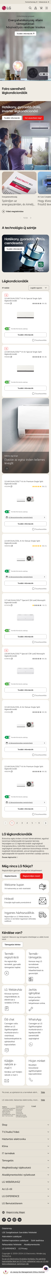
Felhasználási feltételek (12, 1244)
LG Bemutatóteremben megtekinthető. (21, 517)
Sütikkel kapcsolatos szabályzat (15, 1240)
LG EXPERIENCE (10, 1196)
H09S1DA (8, 546)
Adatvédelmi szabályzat (12, 1236)
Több (43, 1092)
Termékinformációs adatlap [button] (19, 329)
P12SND (8, 303)
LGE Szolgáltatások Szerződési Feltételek (19, 1232)
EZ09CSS (8, 659)
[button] (30, 8)
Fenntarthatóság (30, 2)
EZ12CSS (8, 605)
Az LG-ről (7, 1189)
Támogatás (7, 1160)
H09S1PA (8, 771)
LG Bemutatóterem (12, 1203)
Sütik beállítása (37, 1240)
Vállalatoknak (43, 2)
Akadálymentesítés (32, 1244)
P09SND (8, 357)
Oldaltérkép (7, 1228)
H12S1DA (8, 712)
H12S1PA (8, 486)
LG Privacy (22, 1248)
